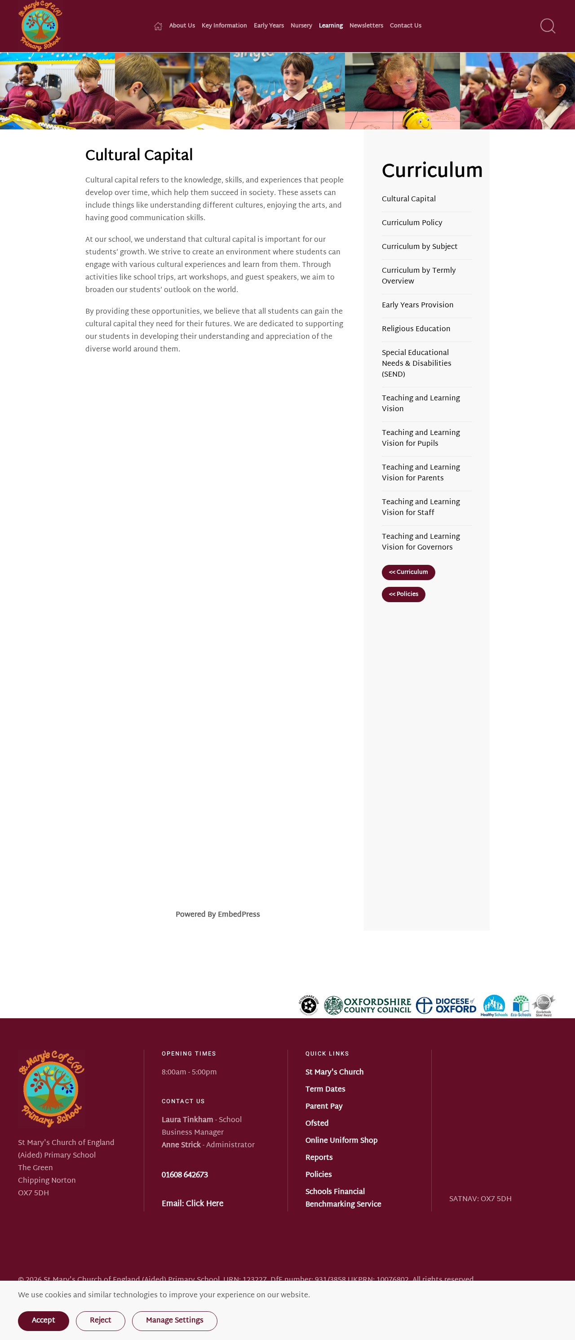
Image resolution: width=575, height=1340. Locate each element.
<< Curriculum (408, 572)
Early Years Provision (418, 305)
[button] (548, 26)
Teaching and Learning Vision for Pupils (421, 439)
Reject (100, 1320)
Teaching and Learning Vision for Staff (421, 508)
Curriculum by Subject (420, 247)
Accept (43, 1320)
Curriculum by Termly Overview (419, 276)
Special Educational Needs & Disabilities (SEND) (416, 364)
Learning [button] (331, 26)
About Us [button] (182, 26)
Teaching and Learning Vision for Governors (421, 543)
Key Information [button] (224, 26)
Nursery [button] (301, 26)
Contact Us (405, 26)
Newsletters (366, 26)
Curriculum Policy (412, 223)
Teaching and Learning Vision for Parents (421, 473)
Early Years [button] (269, 26)
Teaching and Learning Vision (421, 404)
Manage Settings (174, 1320)
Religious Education (416, 329)
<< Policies (403, 594)
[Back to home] (40, 26)
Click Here (204, 1204)
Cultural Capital (409, 199)
